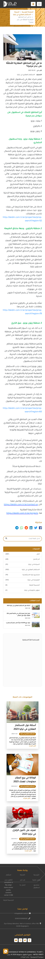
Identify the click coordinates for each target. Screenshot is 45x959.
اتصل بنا (22, 885)
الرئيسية (36, 875)
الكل (38, 554)
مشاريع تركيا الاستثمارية (31, 575)
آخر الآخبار (36, 559)
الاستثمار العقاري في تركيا (22, 15)
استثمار (8, 875)
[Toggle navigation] (39, 4)
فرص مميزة (36, 880)
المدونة (16, 12)
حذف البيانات (25, 957)
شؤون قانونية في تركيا (32, 590)
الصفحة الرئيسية (27, 12)
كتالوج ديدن (9, 880)
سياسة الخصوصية (36, 957)
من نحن (22, 880)
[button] (33, 4)
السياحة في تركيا (34, 564)
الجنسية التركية (34, 585)
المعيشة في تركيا (34, 580)
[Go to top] (5, 951)
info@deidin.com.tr (21, 914)
